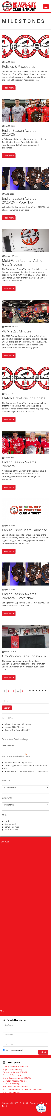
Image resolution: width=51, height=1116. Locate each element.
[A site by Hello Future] (41, 1108)
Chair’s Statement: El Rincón (18, 724)
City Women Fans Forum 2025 (25, 656)
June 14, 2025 (9, 457)
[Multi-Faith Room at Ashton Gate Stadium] (25, 240)
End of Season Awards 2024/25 (19, 464)
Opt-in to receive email (14, 1050)
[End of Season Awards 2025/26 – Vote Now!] (25, 178)
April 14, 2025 (9, 525)
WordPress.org (11, 829)
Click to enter (8, 745)
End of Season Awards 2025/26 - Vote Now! (22, 1089)
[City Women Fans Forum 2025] (25, 636)
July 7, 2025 (8, 393)
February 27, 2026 (11, 256)
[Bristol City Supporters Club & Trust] (20, 6)
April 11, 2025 (9, 589)
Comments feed (12, 827)
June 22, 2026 (9, 126)
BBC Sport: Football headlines (16, 756)
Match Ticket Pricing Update (23, 398)
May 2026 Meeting (11, 1083)
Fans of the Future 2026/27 (17, 730)
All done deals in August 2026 (18, 762)
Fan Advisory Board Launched (24, 530)
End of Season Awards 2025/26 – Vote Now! (19, 200)
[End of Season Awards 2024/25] (25, 442)
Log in (7, 821)
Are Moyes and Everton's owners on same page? (26, 771)
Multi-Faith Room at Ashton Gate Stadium (23, 262)
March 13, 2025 (10, 651)
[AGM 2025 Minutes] (25, 311)
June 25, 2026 (9, 62)
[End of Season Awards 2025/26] (25, 110)
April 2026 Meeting (11, 1092)
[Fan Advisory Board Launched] (25, 510)
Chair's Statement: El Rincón (15, 1066)
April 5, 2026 (9, 194)
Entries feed (10, 824)
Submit (43, 1052)
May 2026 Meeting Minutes (15, 1081)
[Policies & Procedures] (25, 46)
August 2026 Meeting (14, 727)
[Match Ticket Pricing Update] (25, 378)
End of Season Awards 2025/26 (19, 132)
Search (7, 708)
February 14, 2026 (11, 326)
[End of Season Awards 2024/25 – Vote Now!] (25, 574)
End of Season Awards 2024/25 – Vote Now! (19, 596)
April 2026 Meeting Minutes (15, 1086)
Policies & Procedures (18, 67)
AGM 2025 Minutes (16, 331)
